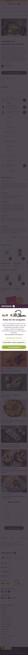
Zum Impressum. (19, 334)
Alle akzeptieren (14, 347)
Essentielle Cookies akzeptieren (14, 342)
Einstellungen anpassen (14, 338)
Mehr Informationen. (10, 334)
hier (12, 332)
